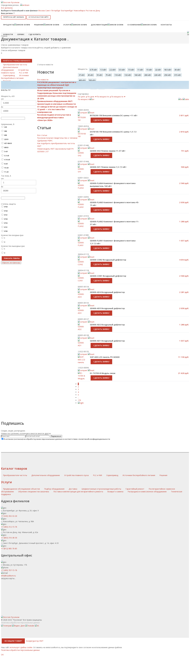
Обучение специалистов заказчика (33, 491)
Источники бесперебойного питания (139, 475)
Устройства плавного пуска (76, 475)
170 (79, 400)
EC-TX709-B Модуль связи (102, 373)
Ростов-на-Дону (93, 10)
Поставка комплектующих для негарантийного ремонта (78, 491)
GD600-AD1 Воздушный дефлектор (107, 340)
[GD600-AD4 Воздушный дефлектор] (82, 297)
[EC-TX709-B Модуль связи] (82, 377)
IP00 (5, 207)
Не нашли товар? (13, 641)
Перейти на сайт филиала (13, 17)
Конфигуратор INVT (34, 641)
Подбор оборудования (54, 489)
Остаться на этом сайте (38, 17)
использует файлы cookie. (21, 647)
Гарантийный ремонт (135, 489)
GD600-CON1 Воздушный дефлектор (108, 276)
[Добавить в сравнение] (82, 164)
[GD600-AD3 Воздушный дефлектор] (82, 313)
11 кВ (6, 172)
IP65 (5, 231)
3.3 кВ (6, 155)
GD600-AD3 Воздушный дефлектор (107, 308)
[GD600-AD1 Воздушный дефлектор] (82, 345)
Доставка (73, 489)
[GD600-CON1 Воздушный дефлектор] (82, 280)
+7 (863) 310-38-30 (9, 537)
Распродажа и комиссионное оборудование (147, 491)
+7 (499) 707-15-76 (9, 570)
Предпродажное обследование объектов (21, 489)
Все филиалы (7, 8)
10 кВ (6, 168)
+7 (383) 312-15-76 (9, 527)
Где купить (35, 34)
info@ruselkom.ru (8, 575)
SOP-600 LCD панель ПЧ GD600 (105, 357)
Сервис (20, 34)
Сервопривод (112, 475)
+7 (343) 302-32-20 (9, 516)
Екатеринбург (67, 10)
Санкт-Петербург (52, 10)
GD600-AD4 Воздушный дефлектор (107, 292)
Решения (163, 475)
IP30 (5, 219)
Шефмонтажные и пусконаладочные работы (101, 489)
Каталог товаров (14, 468)
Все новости (42, 79)
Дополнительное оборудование (45, 475)
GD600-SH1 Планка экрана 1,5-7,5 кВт (108, 167)
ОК (2, 654)
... (78, 397)
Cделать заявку (101, 155)
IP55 (5, 223)
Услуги (6, 482)
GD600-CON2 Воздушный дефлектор (108, 259)
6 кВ (6, 164)
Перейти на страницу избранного (16, 61)
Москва (41, 10)
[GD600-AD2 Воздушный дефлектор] (82, 329)
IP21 (5, 215)
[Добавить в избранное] (91, 164)
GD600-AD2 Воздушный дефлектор (107, 324)
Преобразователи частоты (15, 475)
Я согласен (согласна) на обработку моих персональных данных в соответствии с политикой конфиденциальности (57, 439)
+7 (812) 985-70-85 (9, 548)
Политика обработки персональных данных (20, 622)
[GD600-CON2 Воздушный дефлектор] (82, 264)
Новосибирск (79, 10)
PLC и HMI (97, 475)
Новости (8, 34)
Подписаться (56, 436)
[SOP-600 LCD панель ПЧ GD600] (82, 362)
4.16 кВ (7, 159)
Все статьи (42, 135)
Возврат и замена (115, 491)
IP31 (5, 227)
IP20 (5, 211)
